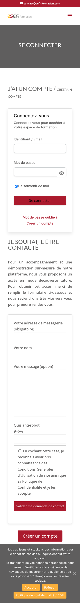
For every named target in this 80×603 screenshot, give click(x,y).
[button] (69, 18)
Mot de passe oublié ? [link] (40, 217)
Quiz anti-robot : (27, 425)
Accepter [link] (31, 587)
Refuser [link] (50, 587)
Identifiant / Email (28, 139)
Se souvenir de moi (33, 186)
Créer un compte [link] (40, 223)
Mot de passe (24, 162)
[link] (20, 15)
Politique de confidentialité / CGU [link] (40, 595)
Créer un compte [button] (40, 536)
